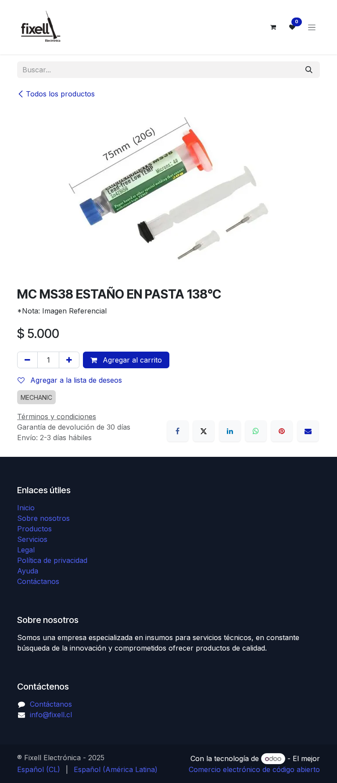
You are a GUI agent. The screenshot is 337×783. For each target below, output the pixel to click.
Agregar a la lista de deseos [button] (75, 380)
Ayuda (27, 570)
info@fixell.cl (51, 714)
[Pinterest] (281, 430)
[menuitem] (38, 769)
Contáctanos (38, 581)
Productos (34, 528)
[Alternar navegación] (312, 27)
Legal (26, 549)
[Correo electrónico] (308, 430)
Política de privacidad (52, 560)
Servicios (32, 539)
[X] (203, 430)
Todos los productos (60, 93)
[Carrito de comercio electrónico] (273, 27)
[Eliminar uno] (27, 360)
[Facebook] (177, 430)
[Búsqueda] (309, 69)
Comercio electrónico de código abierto (254, 769)
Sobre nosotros (43, 518)
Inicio (26, 507)
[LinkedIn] (229, 430)
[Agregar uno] (69, 360)
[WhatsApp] (255, 430)
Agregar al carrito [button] (131, 360)
